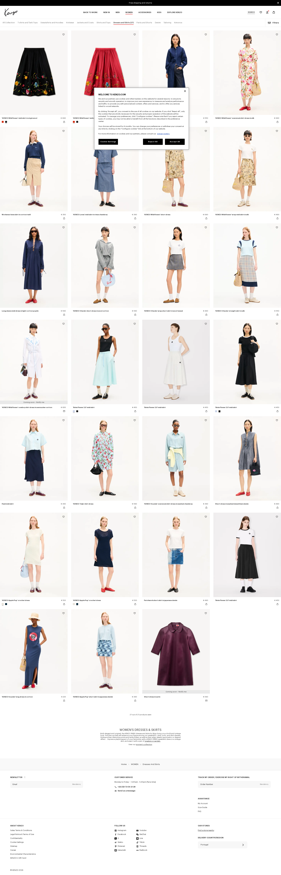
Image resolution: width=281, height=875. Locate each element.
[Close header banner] (278, 3)
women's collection (144, 744)
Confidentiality (16, 838)
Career (13, 850)
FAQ (199, 811)
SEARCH (251, 12)
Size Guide (202, 807)
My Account (203, 803)
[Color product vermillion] (3, 122)
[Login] (267, 12)
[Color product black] (5, 122)
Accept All (175, 142)
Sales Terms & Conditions (21, 830)
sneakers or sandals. (153, 741)
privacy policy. (163, 134)
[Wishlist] (63, 35)
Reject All (152, 142)
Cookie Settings (17, 842)
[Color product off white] (3, 604)
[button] (46, 784)
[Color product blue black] (5, 604)
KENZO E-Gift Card (18, 858)
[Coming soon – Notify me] (64, 411)
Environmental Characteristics (23, 854)
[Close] (185, 91)
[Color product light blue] (74, 411)
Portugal (204, 845)
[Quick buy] (64, 122)
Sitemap (13, 846)
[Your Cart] (273, 12)
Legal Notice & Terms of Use (22, 834)
